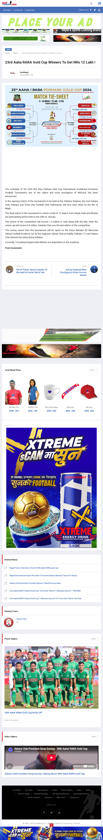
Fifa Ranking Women (60, 794)
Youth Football (24, 794)
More (92, 370)
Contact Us (18, 10)
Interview (29, 790)
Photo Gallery (66, 790)
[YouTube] (99, 10)
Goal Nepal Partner (81, 794)
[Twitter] (95, 10)
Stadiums (48, 797)
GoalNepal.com (20, 3)
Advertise (7, 10)
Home (7, 53)
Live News (17, 790)
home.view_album (11, 720)
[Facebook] (90, 10)
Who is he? (61, 797)
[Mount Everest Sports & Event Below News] (51, 335)
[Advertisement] (51, 168)
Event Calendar (34, 797)
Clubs (54, 790)
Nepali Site (30, 10)
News (15, 53)
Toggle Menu (99, 3)
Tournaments (42, 790)
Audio (88, 790)
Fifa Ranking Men (41, 794)
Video (79, 790)
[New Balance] (51, 351)
